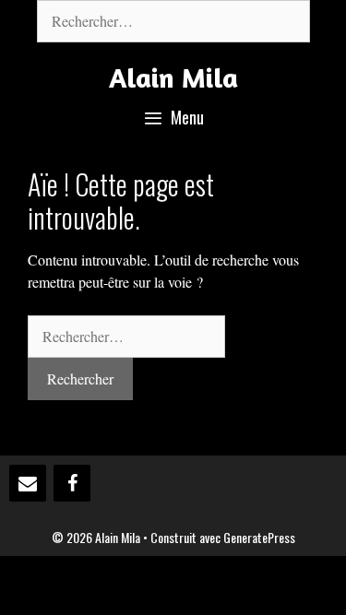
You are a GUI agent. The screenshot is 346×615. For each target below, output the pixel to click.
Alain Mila (173, 77)
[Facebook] (72, 483)
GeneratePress (259, 537)
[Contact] (27, 483)
